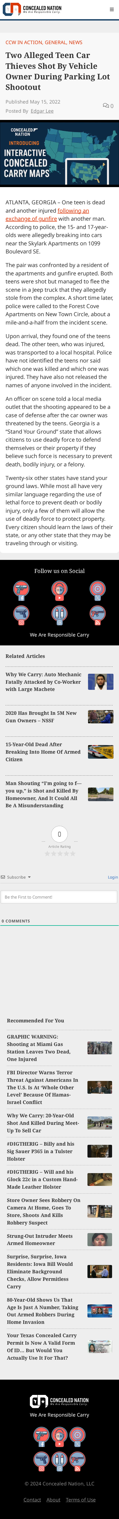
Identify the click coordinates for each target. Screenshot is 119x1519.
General (55, 42)
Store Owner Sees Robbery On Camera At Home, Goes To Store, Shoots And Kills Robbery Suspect (44, 1211)
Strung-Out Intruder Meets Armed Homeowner (40, 1240)
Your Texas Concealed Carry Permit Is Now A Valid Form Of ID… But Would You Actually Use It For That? (42, 1346)
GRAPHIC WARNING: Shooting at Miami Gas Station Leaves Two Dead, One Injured (39, 1047)
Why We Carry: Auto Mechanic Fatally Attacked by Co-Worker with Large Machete (43, 682)
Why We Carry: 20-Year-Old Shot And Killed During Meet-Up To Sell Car (43, 1123)
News (75, 42)
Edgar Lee (42, 110)
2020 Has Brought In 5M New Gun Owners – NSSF (41, 717)
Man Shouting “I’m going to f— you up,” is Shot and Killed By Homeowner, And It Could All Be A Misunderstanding (44, 794)
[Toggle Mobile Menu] (111, 9)
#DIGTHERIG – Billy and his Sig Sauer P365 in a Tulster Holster (40, 1151)
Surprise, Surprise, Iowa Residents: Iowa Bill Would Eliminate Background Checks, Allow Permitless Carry (40, 1271)
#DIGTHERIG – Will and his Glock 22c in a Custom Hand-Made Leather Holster (42, 1179)
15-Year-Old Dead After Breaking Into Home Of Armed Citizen (43, 752)
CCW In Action (24, 42)
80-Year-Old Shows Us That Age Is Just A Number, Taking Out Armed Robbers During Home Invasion (42, 1311)
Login (112, 877)
